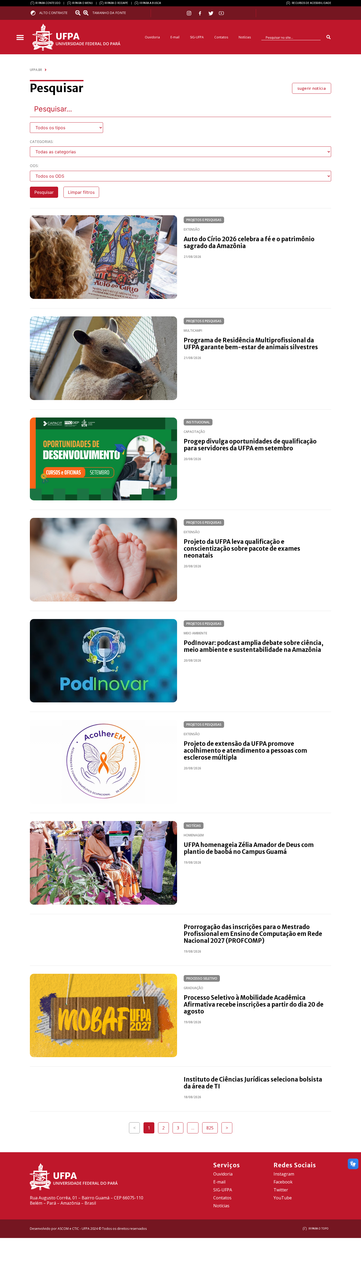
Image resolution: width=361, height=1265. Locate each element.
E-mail (174, 37)
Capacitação (194, 431)
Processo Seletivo (201, 978)
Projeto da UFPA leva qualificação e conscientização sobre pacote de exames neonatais (242, 548)
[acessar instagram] (189, 13)
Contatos (221, 37)
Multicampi (193, 330)
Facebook (283, 1182)
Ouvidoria (152, 37)
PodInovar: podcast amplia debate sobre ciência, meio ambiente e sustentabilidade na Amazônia (253, 646)
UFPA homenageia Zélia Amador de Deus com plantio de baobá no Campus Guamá (249, 848)
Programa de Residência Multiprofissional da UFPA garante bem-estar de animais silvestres (251, 344)
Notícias (245, 37)
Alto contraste (53, 13)
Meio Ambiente (195, 633)
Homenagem (194, 835)
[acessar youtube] (221, 13)
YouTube (283, 1198)
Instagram (284, 1174)
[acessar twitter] (211, 13)
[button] (20, 38)
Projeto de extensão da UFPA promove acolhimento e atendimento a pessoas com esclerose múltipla (245, 750)
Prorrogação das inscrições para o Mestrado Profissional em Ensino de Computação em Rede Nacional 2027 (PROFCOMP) (253, 933)
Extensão (192, 229)
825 (212, 1126)
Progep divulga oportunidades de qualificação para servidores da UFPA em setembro (250, 445)
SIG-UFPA (197, 37)
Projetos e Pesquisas (203, 220)
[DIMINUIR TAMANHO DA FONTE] (78, 13)
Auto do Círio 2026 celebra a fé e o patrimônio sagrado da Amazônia (249, 242)
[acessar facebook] (200, 13)
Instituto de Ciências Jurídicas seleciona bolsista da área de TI (253, 1083)
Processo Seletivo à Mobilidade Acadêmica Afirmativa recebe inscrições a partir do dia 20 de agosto (253, 1004)
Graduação (193, 988)
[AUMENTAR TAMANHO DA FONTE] (87, 13)
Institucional (198, 422)
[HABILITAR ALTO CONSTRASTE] (34, 12)
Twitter (281, 1190)
